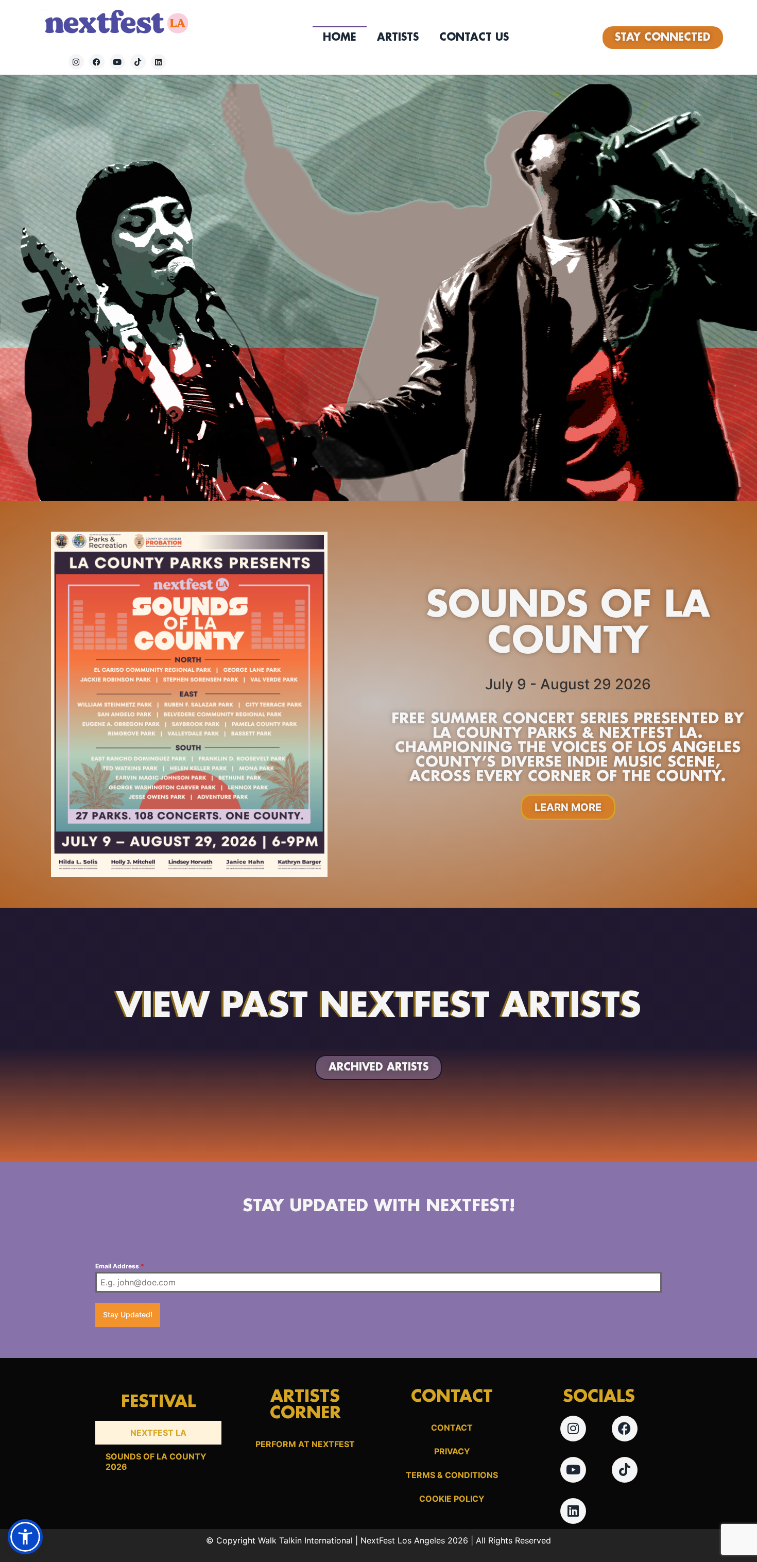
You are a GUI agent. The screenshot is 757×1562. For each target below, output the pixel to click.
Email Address (119, 1266)
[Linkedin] (158, 62)
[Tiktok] (138, 62)
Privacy (452, 1451)
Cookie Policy (452, 1498)
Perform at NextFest (305, 1444)
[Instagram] (76, 62)
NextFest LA (158, 1433)
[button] (25, 1537)
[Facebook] (97, 62)
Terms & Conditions (452, 1475)
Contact (452, 1427)
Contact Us (474, 37)
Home (339, 37)
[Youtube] (117, 62)
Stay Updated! (127, 1314)
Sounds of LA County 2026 (156, 1461)
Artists (398, 37)
